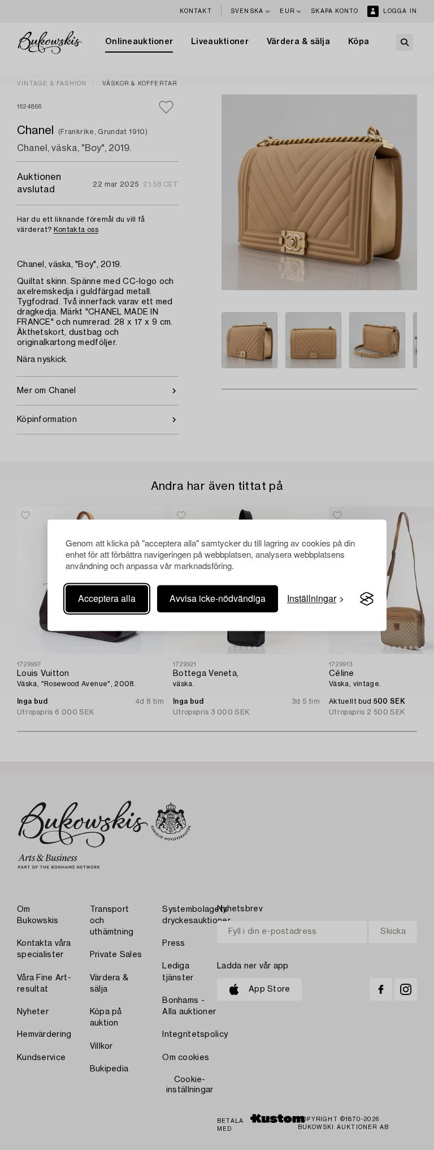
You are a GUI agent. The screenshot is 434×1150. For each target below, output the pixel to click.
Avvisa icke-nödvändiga (218, 598)
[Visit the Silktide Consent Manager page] (366, 599)
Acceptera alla (107, 598)
